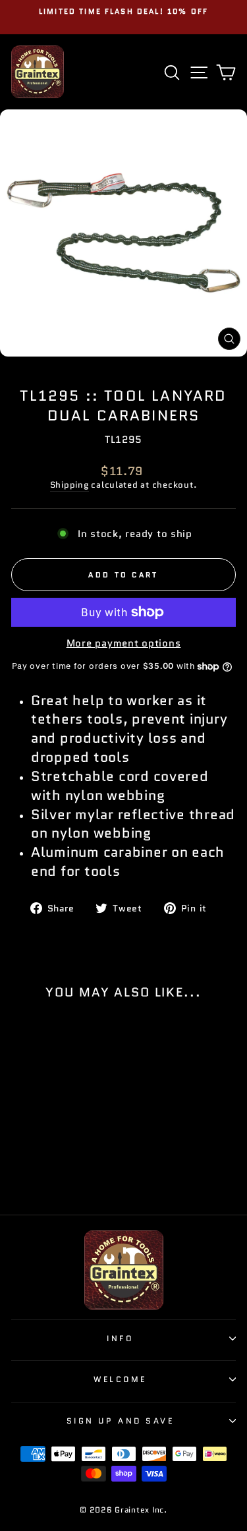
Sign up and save (121, 1420)
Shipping (69, 485)
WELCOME (120, 1379)
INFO (120, 1338)
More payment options (124, 643)
